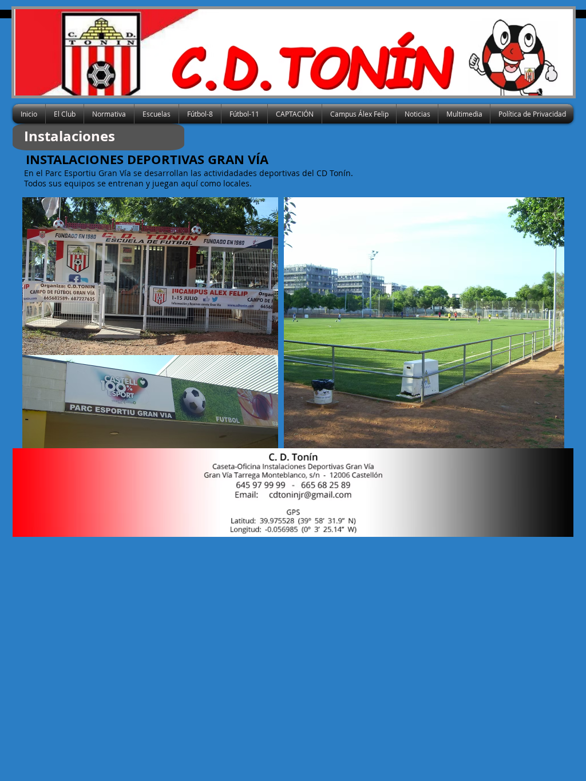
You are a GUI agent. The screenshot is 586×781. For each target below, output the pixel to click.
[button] (65, 113)
